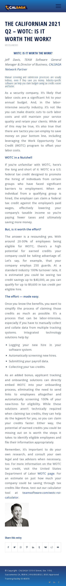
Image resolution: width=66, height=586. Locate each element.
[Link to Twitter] (49, 582)
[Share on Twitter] (14, 547)
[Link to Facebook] (58, 582)
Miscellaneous (11, 45)
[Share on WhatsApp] (21, 547)
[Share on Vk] (46, 547)
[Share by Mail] (58, 547)
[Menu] (57, 6)
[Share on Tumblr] (39, 547)
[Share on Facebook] (8, 547)
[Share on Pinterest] (27, 547)
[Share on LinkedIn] (33, 547)
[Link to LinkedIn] (54, 582)
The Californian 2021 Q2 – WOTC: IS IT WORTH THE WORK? (32, 31)
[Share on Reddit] (52, 547)
